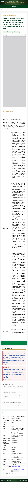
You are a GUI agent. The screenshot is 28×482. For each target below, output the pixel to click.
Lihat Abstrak (16, 471)
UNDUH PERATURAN (15, 343)
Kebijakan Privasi (23, 480)
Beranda (3, 9)
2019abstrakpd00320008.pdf (17, 469)
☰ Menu (14, 6)
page (8, 9)
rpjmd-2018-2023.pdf (15, 466)
